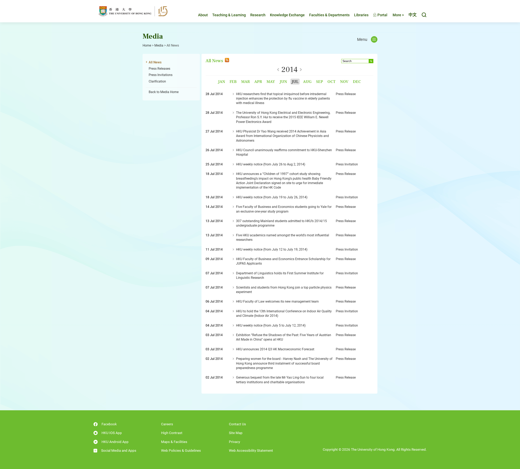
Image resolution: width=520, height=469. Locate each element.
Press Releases (159, 69)
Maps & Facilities (174, 442)
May (270, 81)
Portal (382, 15)
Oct (331, 81)
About (203, 15)
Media (158, 45)
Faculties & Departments (329, 15)
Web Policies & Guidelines (181, 450)
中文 (412, 14)
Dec (357, 81)
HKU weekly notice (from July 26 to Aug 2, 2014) (270, 164)
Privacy (234, 442)
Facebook (109, 424)
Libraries (361, 15)
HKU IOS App (112, 433)
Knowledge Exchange (287, 15)
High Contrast (171, 433)
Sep (319, 81)
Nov (344, 81)
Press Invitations (160, 75)
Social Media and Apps (118, 450)
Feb (233, 81)
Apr (258, 81)
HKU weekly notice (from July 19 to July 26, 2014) (272, 197)
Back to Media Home (164, 92)
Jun (283, 81)
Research (257, 15)
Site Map (236, 433)
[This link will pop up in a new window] (226, 61)
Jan (221, 81)
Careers (167, 424)
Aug (307, 81)
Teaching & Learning (229, 15)
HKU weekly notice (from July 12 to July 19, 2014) (272, 249)
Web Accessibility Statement (251, 450)
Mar (245, 81)
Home (147, 45)
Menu (362, 39)
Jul (295, 81)
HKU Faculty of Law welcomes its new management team (277, 301)
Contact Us (237, 424)
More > (398, 15)
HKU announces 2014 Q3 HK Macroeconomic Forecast (275, 349)
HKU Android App (115, 442)
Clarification (157, 81)
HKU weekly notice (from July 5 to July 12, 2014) (271, 325)
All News (155, 62)
